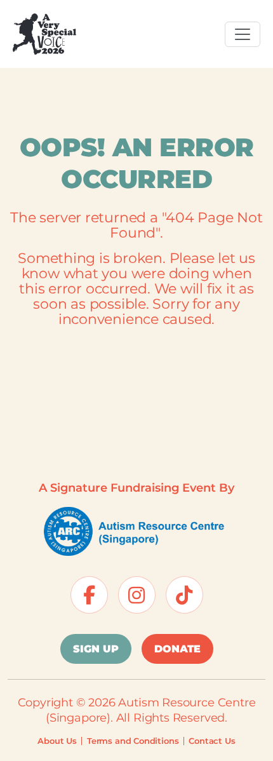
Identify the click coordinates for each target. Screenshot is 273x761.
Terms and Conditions (132, 741)
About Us (57, 741)
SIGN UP (96, 649)
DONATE (177, 649)
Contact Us (212, 741)
